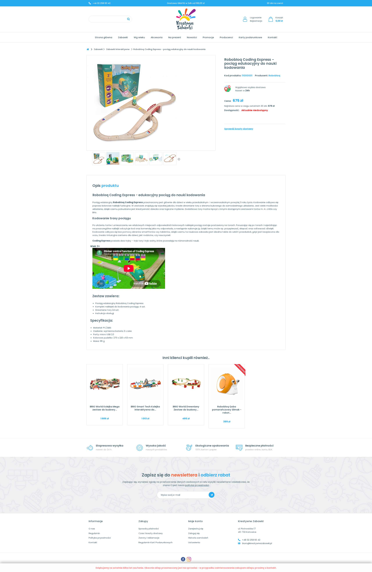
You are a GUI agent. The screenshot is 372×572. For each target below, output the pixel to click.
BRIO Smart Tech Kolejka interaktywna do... (145, 408)
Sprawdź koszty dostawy (238, 128)
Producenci (226, 37)
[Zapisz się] (211, 495)
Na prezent (174, 37)
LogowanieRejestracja (256, 19)
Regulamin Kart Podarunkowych (155, 542)
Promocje (208, 37)
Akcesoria (156, 37)
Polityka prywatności (100, 537)
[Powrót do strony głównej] (88, 49)
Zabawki (123, 37)
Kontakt (272, 37)
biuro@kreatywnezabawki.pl (257, 543)
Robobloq (274, 75)
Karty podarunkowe (250, 37)
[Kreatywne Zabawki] (186, 19)
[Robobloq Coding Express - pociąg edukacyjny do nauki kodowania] (98, 158)
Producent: (261, 75)
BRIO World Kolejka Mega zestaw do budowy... (104, 408)
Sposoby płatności (148, 528)
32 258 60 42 (101, 3)
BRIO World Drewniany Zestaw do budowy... (186, 408)
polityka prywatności (197, 485)
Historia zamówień (198, 537)
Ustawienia (194, 542)
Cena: (227, 101)
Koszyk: (279, 19)
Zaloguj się (194, 533)
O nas (92, 528)
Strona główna (103, 37)
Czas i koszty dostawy (150, 533)
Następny (178, 159)
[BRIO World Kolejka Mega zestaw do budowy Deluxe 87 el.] (104, 384)
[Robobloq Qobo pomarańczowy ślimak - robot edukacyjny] (226, 383)
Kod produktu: (232, 75)
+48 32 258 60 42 (251, 539)
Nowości (192, 37)
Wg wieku (139, 37)
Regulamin (94, 533)
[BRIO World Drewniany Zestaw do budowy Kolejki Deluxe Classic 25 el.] (186, 383)
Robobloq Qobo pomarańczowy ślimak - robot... (226, 409)
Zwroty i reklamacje (148, 537)
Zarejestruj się (195, 528)
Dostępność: (231, 110)
